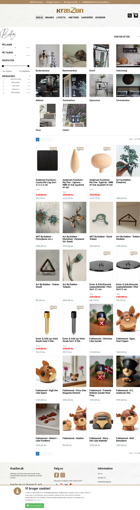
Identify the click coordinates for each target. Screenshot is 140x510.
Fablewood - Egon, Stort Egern (125, 340)
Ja (15, 47)
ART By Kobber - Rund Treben (100, 238)
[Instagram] (62, 475)
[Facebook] (56, 475)
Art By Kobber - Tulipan (70, 285)
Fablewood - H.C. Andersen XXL (124, 391)
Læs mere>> (37, 500)
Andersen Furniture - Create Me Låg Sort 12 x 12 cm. (46, 182)
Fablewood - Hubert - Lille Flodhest (47, 439)
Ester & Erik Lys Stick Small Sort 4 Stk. (74, 340)
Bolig (39, 17)
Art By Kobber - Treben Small (47, 285)
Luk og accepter (35, 505)
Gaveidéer (87, 17)
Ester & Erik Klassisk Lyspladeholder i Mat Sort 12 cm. (100, 287)
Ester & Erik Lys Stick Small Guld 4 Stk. (47, 340)
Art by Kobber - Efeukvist (124, 181)
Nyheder (100, 17)
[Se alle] (30, 76)
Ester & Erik (15, 86)
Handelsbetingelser (104, 482)
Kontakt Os (102, 478)
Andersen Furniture (15, 79)
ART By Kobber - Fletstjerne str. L (44, 238)
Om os (100, 474)
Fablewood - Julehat (73, 438)
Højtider (73, 17)
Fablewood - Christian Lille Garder (100, 340)
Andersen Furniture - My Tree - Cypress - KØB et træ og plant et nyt (73, 183)
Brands (49, 17)
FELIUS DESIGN (15, 92)
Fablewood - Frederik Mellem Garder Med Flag (100, 393)
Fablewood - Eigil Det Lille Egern (47, 391)
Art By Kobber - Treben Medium (127, 238)
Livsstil (61, 17)
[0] (136, 16)
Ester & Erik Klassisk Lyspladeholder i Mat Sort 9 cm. (127, 287)
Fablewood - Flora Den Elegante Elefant (74, 391)
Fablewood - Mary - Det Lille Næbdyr (99, 439)
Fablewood (15, 89)
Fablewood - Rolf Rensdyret (125, 439)
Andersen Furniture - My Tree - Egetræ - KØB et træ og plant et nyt (101, 182)
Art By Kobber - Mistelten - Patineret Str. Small (73, 239)
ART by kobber (16, 82)
